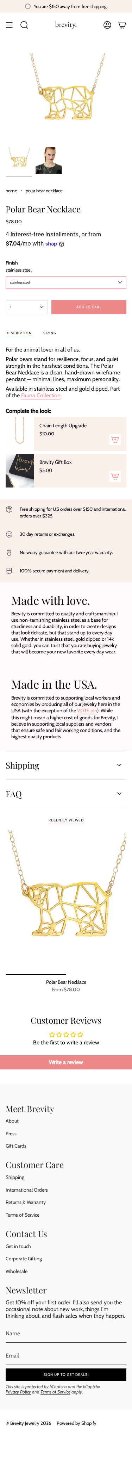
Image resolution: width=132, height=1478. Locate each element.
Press (11, 1133)
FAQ (14, 793)
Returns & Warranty (26, 1202)
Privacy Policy (18, 1392)
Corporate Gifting (24, 1258)
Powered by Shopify (76, 1423)
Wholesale (16, 1271)
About (12, 1121)
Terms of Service (22, 1215)
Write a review (66, 1062)
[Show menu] (9, 25)
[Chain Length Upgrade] (20, 434)
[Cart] (122, 25)
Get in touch (18, 1246)
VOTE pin (87, 710)
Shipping (22, 765)
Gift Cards (16, 1146)
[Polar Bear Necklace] (66, 902)
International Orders (27, 1190)
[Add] (115, 439)
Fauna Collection (41, 395)
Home (11, 190)
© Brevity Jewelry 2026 (28, 1423)
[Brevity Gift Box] (20, 471)
